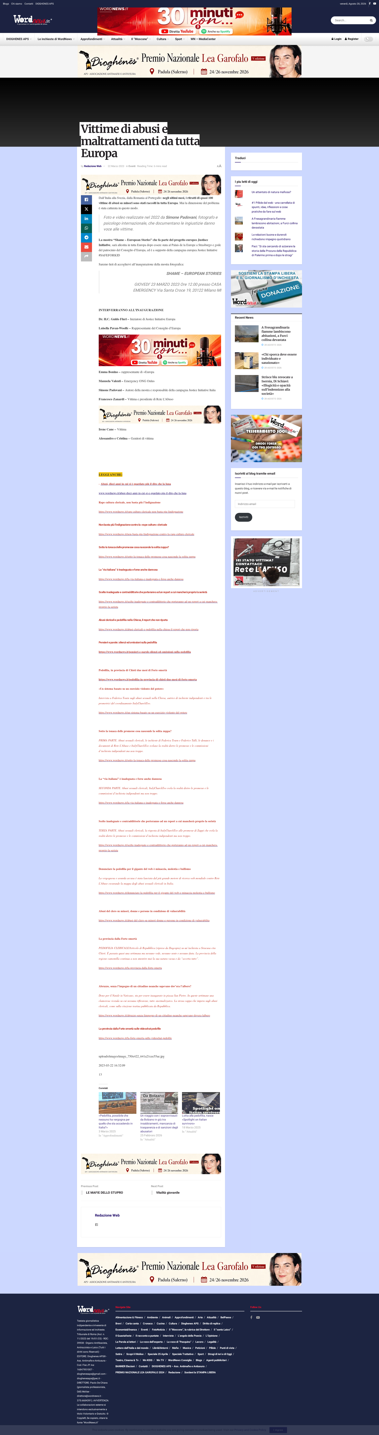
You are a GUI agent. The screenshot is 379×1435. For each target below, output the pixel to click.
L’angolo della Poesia (190, 1336)
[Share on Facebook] (86, 200)
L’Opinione (212, 1336)
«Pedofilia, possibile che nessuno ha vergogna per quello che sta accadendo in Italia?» (116, 1122)
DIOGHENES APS (45, 4)
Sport (178, 39)
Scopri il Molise (135, 1354)
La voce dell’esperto (151, 1342)
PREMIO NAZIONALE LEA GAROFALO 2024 (139, 1372)
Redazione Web (92, 166)
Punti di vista (227, 1348)
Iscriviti (243, 517)
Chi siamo (16, 4)
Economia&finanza (126, 1329)
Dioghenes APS (190, 1323)
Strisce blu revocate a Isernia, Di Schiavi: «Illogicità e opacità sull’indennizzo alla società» (277, 385)
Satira (118, 1354)
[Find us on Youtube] (374, 3)
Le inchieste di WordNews (55, 39)
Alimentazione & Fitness (129, 1317)
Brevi (118, 1323)
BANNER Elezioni (125, 1366)
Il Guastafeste (123, 1336)
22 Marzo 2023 (116, 166)
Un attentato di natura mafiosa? (271, 192)
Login (337, 39)
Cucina (161, 1323)
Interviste (168, 1336)
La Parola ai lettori (125, 1342)
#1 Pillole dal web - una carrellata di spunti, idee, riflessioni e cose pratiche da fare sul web (273, 207)
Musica (187, 1348)
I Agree (278, 1430)
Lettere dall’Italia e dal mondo (131, 1348)
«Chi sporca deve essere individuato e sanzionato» (279, 359)
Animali (166, 1317)
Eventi (132, 166)
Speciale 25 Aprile (158, 1354)
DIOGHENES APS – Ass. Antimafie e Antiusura (178, 1366)
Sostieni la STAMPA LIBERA (200, 1372)
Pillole (212, 1348)
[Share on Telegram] (86, 238)
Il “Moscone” (139, 39)
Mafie (175, 1348)
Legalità (211, 1342)
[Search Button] (372, 20)
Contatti (28, 4)
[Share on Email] (86, 247)
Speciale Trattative (182, 1354)
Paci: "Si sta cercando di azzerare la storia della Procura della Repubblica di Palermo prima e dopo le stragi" (274, 250)
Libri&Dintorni (160, 1348)
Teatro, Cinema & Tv (127, 1360)
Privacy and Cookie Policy (250, 1430)
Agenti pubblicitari (216, 1360)
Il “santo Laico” (222, 1329)
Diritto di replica (211, 1323)
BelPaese (225, 1317)
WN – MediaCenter (203, 39)
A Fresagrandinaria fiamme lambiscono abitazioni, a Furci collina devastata (275, 223)
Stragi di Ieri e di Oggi (220, 1354)
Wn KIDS (147, 1360)
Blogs (6, 4)
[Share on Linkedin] (86, 219)
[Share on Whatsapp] (86, 228)
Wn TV (160, 1360)
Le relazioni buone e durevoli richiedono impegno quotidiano (271, 237)
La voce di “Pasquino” (179, 1342)
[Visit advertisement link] (194, 20)
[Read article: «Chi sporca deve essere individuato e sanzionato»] (247, 360)
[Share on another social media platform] (86, 256)
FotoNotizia (158, 1329)
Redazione (174, 1372)
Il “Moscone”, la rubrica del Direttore (189, 1329)
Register (352, 39)
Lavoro (199, 1342)
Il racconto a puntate (147, 1336)
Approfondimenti (91, 39)
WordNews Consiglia (180, 1360)
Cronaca (148, 1323)
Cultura (161, 39)
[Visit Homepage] (27, 20)
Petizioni (200, 1348)
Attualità (116, 39)
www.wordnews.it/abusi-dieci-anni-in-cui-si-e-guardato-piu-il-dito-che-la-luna (142, 493)
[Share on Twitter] (86, 209)
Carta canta (132, 1323)
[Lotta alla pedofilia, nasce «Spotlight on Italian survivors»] (201, 1103)
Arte (200, 1317)
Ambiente (152, 1317)
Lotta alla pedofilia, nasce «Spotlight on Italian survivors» (197, 1120)
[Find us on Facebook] (370, 3)
